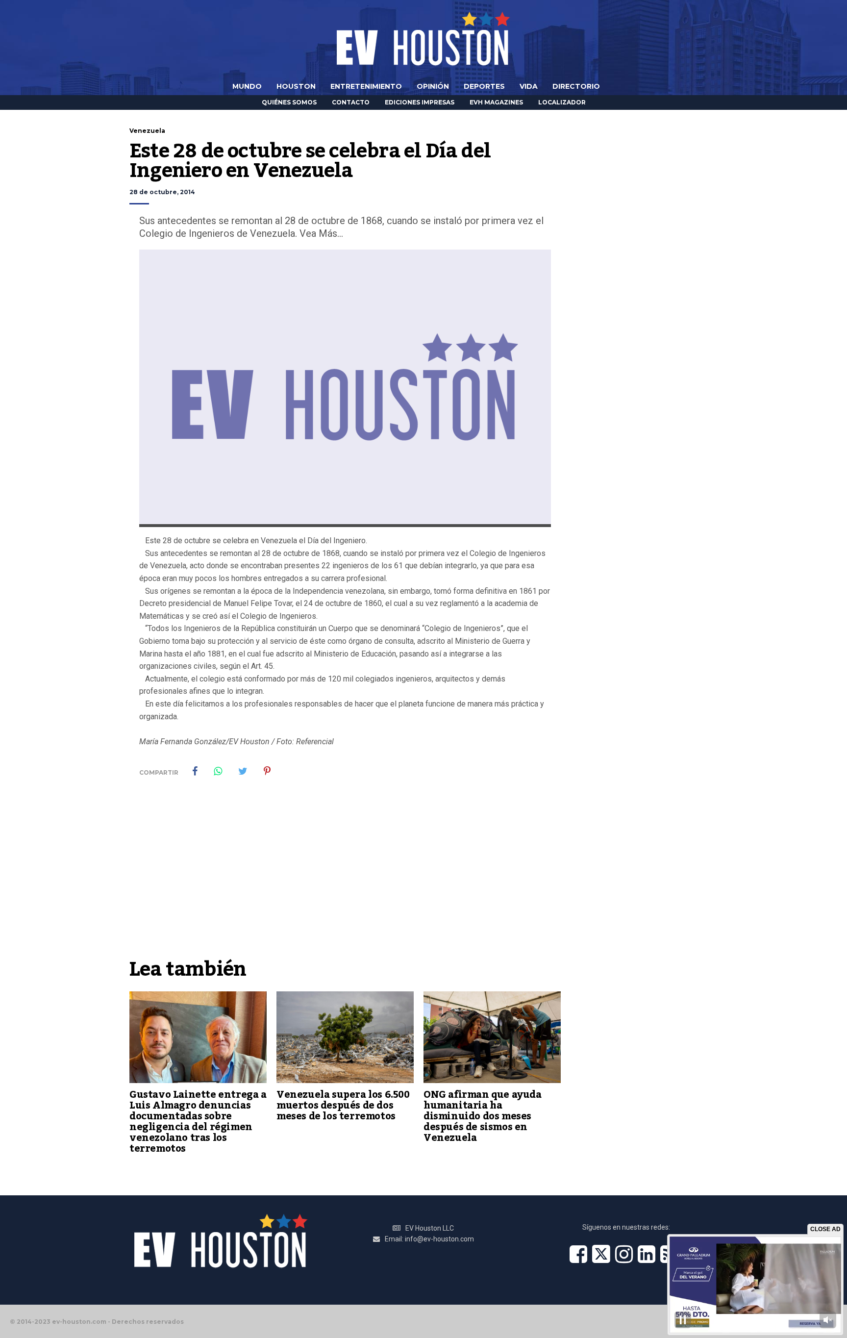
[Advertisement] (345, 879)
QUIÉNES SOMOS (289, 102)
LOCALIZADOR (562, 102)
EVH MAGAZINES (496, 102)
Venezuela (147, 130)
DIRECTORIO (576, 86)
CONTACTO (351, 102)
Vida (529, 86)
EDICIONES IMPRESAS (419, 102)
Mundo (247, 86)
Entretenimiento (366, 86)
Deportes (484, 86)
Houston (296, 86)
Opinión (433, 86)
